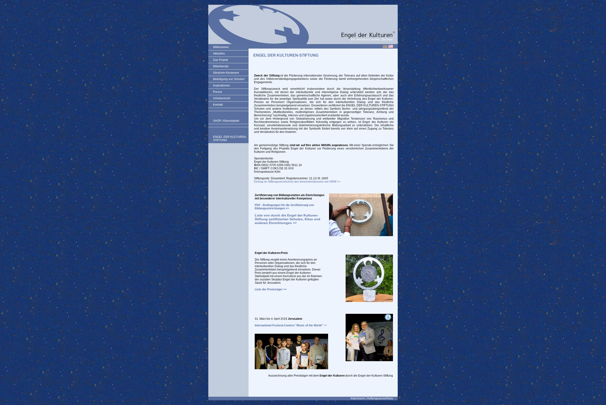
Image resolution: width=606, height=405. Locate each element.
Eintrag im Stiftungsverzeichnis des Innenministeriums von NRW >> (297, 181)
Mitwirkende (221, 66)
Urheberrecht (221, 98)
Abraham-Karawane (226, 72)
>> (291, 325)
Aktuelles (219, 53)
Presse (217, 92)
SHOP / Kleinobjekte (226, 120)
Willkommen (221, 47)
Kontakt (218, 104)
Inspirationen (221, 85)
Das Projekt (220, 60)
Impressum (358, 398)
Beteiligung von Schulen (229, 79)
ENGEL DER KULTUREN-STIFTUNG (230, 138)
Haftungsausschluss (380, 398)
